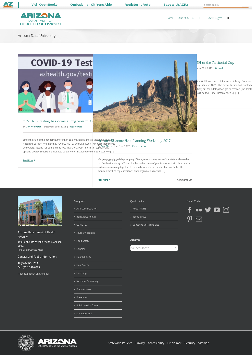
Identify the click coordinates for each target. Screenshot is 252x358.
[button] (245, 5)
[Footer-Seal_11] (47, 336)
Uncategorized (84, 313)
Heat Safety (82, 265)
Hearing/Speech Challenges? (33, 273)
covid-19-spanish (85, 232)
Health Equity (83, 257)
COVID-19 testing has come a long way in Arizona (62, 121)
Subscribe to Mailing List (146, 224)
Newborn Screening (87, 281)
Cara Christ (106, 146)
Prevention (82, 297)
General (219, 67)
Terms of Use (139, 216)
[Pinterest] (190, 219)
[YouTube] (217, 210)
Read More (28, 160)
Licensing (81, 273)
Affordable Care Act (86, 208)
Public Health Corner (87, 305)
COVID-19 (81, 224)
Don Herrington (34, 126)
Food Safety (82, 241)
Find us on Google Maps (30, 249)
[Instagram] (226, 210)
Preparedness (75, 126)
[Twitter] (208, 210)
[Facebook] (190, 210)
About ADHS (139, 208)
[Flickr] (199, 210)
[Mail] (199, 219)
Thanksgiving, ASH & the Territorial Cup (203, 62)
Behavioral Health (86, 216)
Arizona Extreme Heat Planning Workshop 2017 (134, 140)
